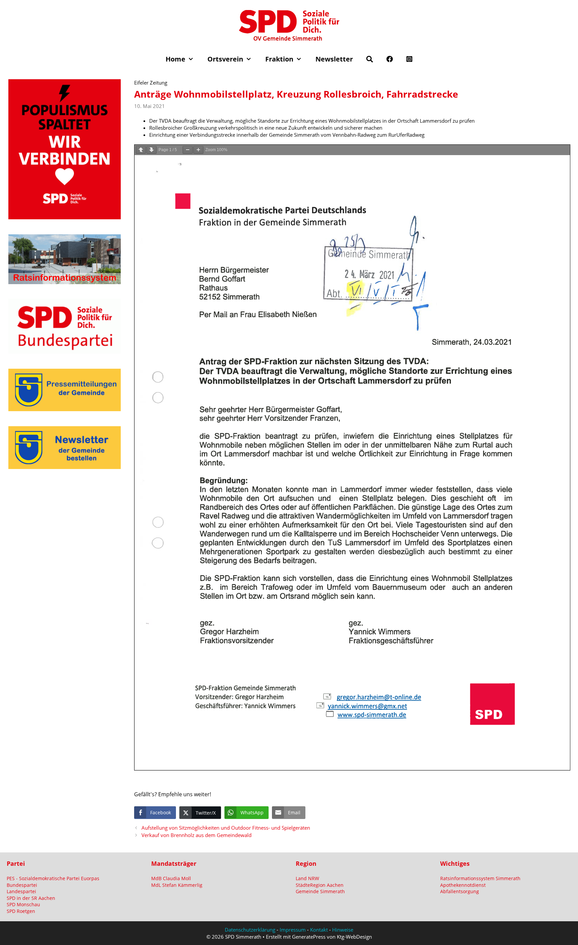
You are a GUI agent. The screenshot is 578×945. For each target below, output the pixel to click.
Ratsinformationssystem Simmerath (480, 878)
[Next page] (152, 150)
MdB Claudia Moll (171, 878)
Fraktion (279, 59)
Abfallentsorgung (459, 891)
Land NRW (307, 878)
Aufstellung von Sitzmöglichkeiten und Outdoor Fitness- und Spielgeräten (225, 827)
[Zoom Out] (188, 150)
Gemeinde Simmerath (320, 891)
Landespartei (21, 891)
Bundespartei (22, 885)
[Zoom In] (198, 150)
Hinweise (342, 929)
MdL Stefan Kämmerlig (176, 885)
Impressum (293, 929)
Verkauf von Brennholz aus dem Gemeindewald (196, 835)
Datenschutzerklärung (250, 929)
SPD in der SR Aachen (31, 898)
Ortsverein (225, 59)
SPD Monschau (23, 904)
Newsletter (334, 59)
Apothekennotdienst (463, 885)
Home (175, 59)
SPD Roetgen (21, 911)
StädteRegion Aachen (320, 885)
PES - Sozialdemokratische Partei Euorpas (53, 878)
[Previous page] (141, 150)
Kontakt (319, 929)
